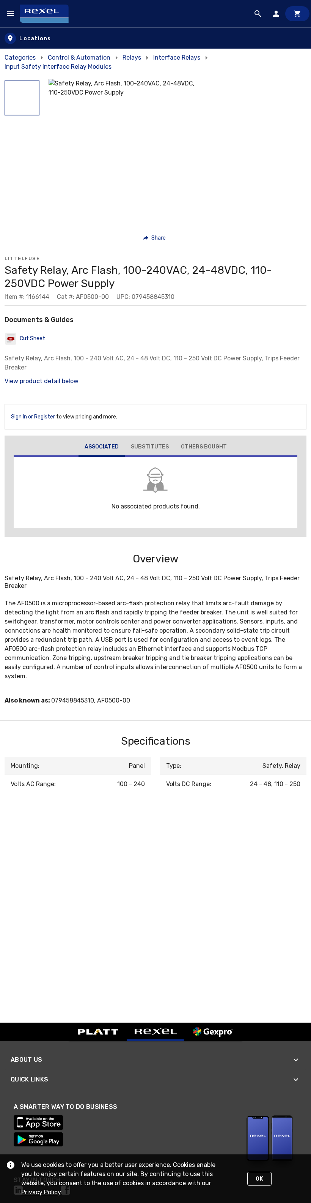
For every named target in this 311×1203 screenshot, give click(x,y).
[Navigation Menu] (11, 14)
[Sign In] (276, 14)
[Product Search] (258, 14)
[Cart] (297, 13)
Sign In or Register (33, 417)
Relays (132, 57)
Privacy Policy (41, 1192)
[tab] (102, 448)
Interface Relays (176, 57)
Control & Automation (79, 57)
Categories (20, 57)
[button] (22, 98)
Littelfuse (22, 258)
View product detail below (42, 381)
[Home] (47, 14)
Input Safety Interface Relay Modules (58, 66)
